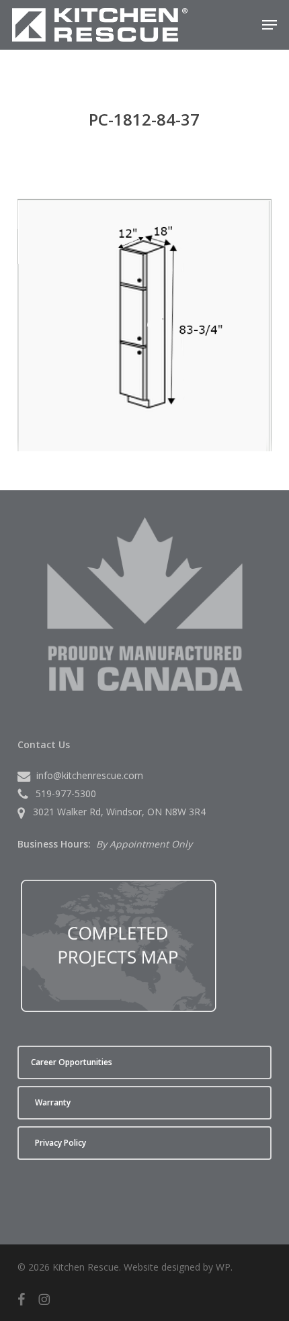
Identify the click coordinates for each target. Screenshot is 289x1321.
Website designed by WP (177, 1267)
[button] (269, 25)
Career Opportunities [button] (71, 1062)
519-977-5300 (66, 793)
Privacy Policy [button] (60, 1142)
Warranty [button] (53, 1102)
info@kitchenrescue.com (89, 775)
